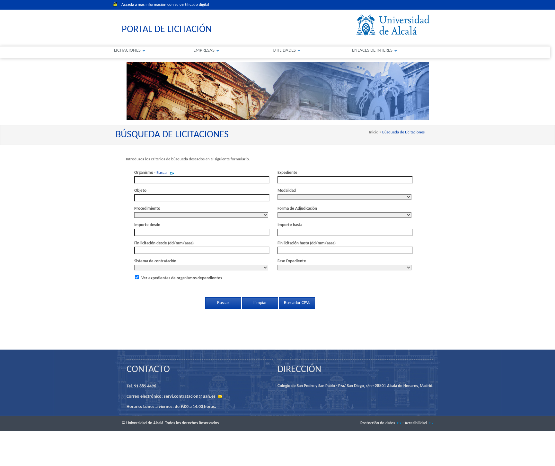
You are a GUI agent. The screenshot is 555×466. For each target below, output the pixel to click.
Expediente (287, 173)
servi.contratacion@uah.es (190, 396)
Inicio (374, 132)
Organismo (143, 173)
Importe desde (147, 225)
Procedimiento (147, 209)
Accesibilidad (416, 423)
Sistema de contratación (155, 261)
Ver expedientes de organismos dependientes (181, 278)
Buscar (162, 173)
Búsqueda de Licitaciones (403, 132)
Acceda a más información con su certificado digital (165, 5)
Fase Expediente (292, 261)
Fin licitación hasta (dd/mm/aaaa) (307, 243)
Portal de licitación (167, 30)
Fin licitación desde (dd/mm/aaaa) (164, 243)
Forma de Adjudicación (297, 209)
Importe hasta (290, 225)
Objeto (140, 191)
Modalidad (287, 191)
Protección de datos (377, 423)
